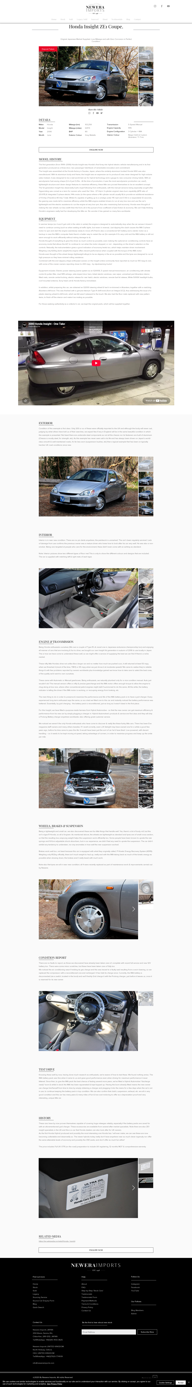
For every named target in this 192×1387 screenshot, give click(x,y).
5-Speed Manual (135, 124)
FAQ (83, 1287)
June (49, 135)
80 (86, 131)
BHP (71, 131)
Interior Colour (113, 135)
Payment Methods (89, 1301)
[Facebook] (93, 113)
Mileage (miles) (75, 128)
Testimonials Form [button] (89, 1297)
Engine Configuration (116, 131)
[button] (48, 49)
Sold (35, 1290)
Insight (50, 128)
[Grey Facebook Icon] (161, 6)
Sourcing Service (40, 1297)
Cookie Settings (165, 1382)
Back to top (147, 1378)
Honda (50, 124)
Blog (35, 1304)
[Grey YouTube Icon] (168, 6)
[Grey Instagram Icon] (155, 6)
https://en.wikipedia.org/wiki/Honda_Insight (57, 1241)
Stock (35, 1287)
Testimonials (87, 1294)
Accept (181, 1382)
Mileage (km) (74, 124)
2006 (49, 131)
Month (41, 135)
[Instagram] (89, 113)
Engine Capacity (114, 128)
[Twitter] (101, 113)
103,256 (88, 124)
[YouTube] (97, 113)
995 (130, 128)
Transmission (112, 124)
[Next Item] (133, 76)
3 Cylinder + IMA (135, 131)
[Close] (188, 1382)
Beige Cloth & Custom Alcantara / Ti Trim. (137, 136)
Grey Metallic (90, 135)
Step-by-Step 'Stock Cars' (92, 1290)
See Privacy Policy (54, 1383)
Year (41, 131)
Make (41, 124)
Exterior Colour (75, 135)
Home (35, 1284)
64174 (87, 128)
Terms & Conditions (90, 1304)
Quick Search (38, 1307)
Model (41, 128)
